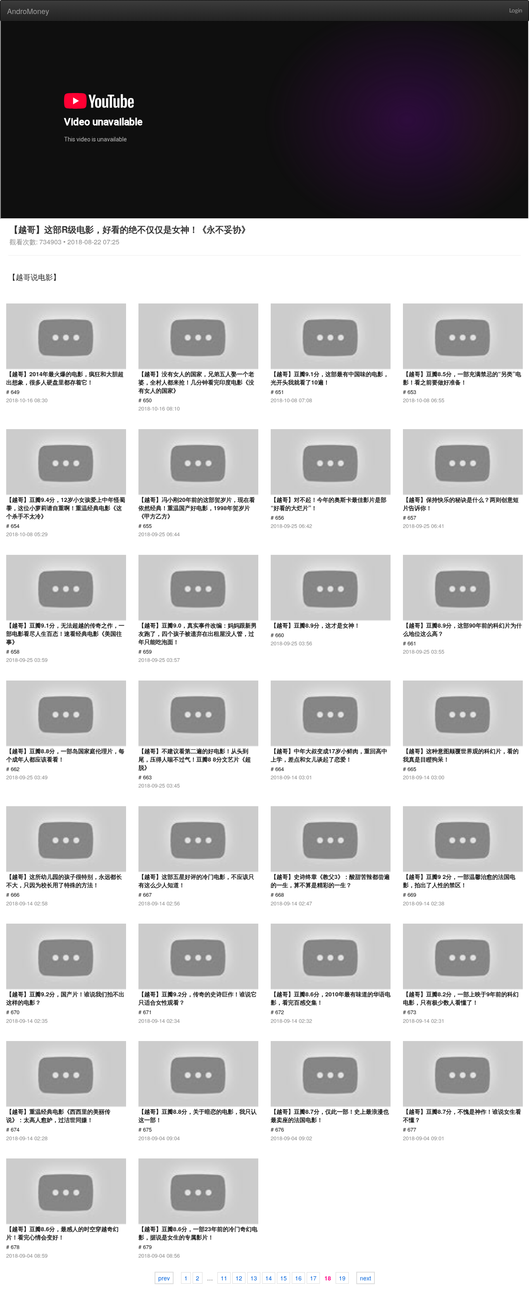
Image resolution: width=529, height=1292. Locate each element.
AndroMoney (28, 10)
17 (313, 1278)
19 (342, 1278)
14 (268, 1278)
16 (298, 1278)
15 (283, 1278)
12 (239, 1278)
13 (253, 1278)
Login (515, 11)
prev (164, 1278)
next (365, 1278)
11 (224, 1278)
